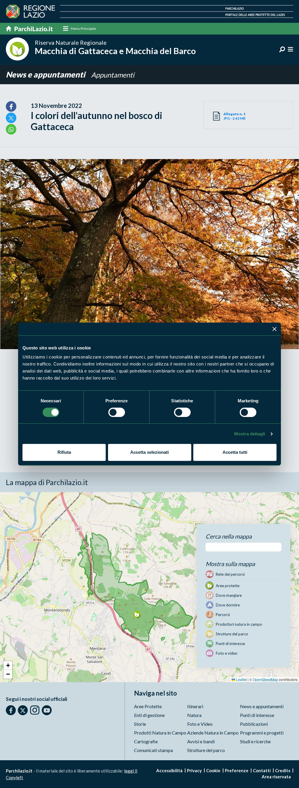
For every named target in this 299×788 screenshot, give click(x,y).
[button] (137, 614)
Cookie (213, 770)
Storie (140, 724)
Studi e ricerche (255, 741)
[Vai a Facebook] (11, 710)
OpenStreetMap (265, 679)
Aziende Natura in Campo (213, 732)
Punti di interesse (257, 715)
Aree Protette (148, 706)
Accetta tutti (234, 452)
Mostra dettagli (249, 433)
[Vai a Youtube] (47, 710)
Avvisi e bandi (201, 741)
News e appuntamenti (46, 74)
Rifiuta (64, 452)
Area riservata (276, 776)
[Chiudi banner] (274, 329)
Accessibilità (169, 770)
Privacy (194, 770)
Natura (194, 715)
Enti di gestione (149, 715)
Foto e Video (200, 724)
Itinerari (195, 706)
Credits (282, 770)
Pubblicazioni (254, 724)
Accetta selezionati (149, 452)
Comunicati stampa (153, 750)
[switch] (116, 412)
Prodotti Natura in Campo (160, 732)
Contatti (262, 770)
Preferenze (236, 770)
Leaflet (241, 679)
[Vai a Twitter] (23, 710)
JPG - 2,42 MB (234, 116)
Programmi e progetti (262, 732)
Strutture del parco (206, 750)
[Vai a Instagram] (35, 710)
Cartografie (146, 741)
